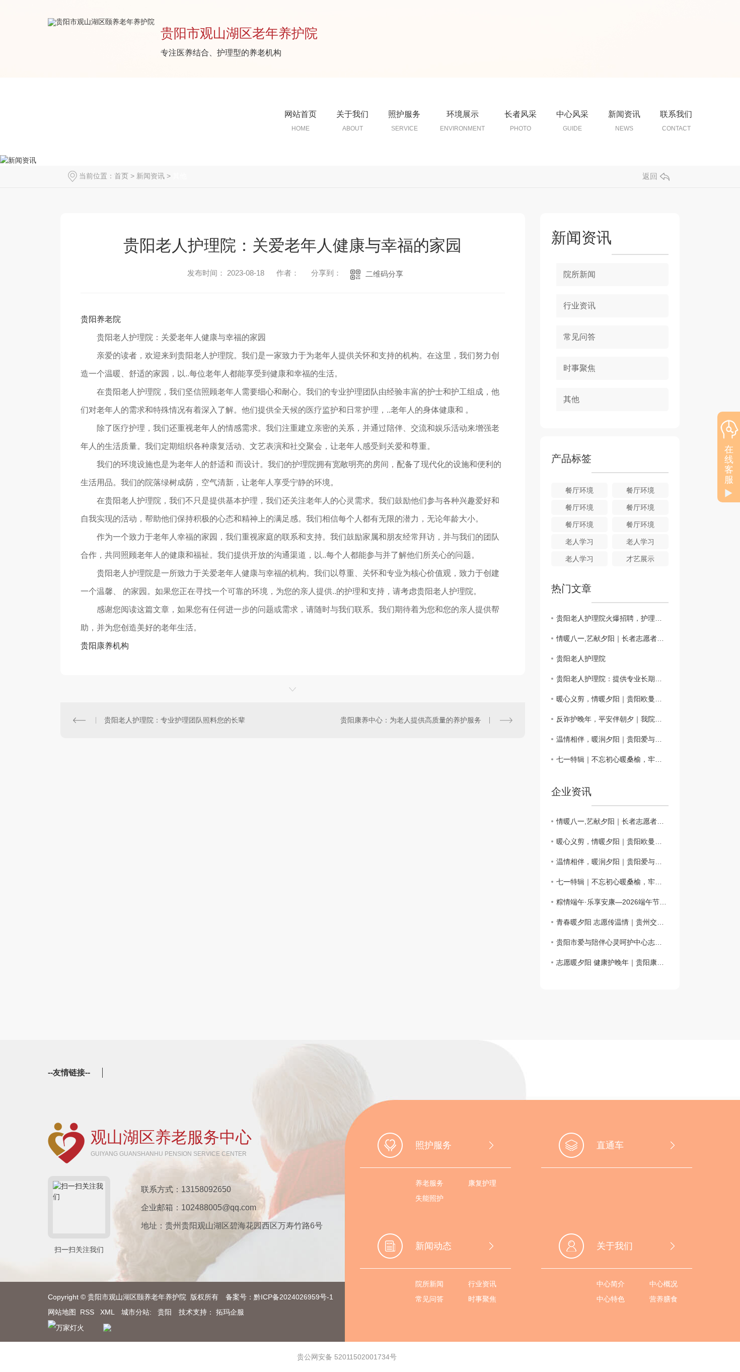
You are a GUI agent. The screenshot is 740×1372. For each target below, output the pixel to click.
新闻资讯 (150, 176)
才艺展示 (640, 559)
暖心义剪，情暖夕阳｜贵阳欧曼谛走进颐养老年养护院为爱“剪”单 (612, 699)
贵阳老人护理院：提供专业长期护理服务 (612, 679)
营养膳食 (663, 1299)
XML (108, 1312)
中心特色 (611, 1299)
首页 (121, 176)
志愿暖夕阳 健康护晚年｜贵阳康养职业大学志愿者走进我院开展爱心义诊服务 (612, 962)
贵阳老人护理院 (581, 659)
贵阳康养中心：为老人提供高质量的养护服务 (410, 720)
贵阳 (165, 1312)
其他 (180, 176)
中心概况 (663, 1284)
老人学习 (579, 542)
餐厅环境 (579, 490)
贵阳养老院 (101, 319)
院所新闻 (579, 274)
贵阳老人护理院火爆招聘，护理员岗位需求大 (612, 618)
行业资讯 (579, 305)
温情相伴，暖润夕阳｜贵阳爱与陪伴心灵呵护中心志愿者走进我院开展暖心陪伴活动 (612, 739)
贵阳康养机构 (105, 645)
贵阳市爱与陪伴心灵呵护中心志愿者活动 (612, 942)
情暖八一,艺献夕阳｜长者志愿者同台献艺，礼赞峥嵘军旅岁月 (612, 638)
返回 (649, 176)
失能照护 (429, 1198)
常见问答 (579, 337)
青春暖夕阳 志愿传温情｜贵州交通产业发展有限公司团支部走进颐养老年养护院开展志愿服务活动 (612, 922)
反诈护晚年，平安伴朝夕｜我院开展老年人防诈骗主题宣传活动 (612, 719)
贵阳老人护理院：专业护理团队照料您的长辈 (174, 720)
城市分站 (135, 1312)
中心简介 (611, 1284)
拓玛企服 (230, 1312)
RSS (88, 1312)
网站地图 (62, 1312)
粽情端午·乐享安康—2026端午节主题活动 (612, 902)
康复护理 (482, 1183)
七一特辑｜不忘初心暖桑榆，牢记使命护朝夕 (612, 759)
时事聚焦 (579, 368)
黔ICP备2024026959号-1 (293, 1297)
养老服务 (429, 1183)
